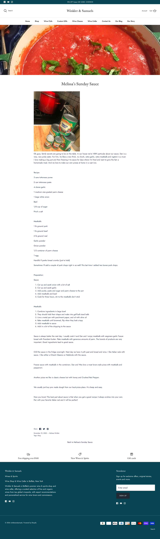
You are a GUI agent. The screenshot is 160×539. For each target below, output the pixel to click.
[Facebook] (5, 2)
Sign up (123, 495)
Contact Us (106, 21)
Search (153, 529)
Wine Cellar (92, 21)
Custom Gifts (62, 21)
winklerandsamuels (16, 523)
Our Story (131, 21)
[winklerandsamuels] (80, 11)
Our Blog (118, 21)
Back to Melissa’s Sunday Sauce (79, 442)
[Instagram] (12, 2)
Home (27, 21)
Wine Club (48, 21)
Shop (37, 21)
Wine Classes (77, 21)
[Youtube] (8, 2)
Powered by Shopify (30, 523)
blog (39, 435)
